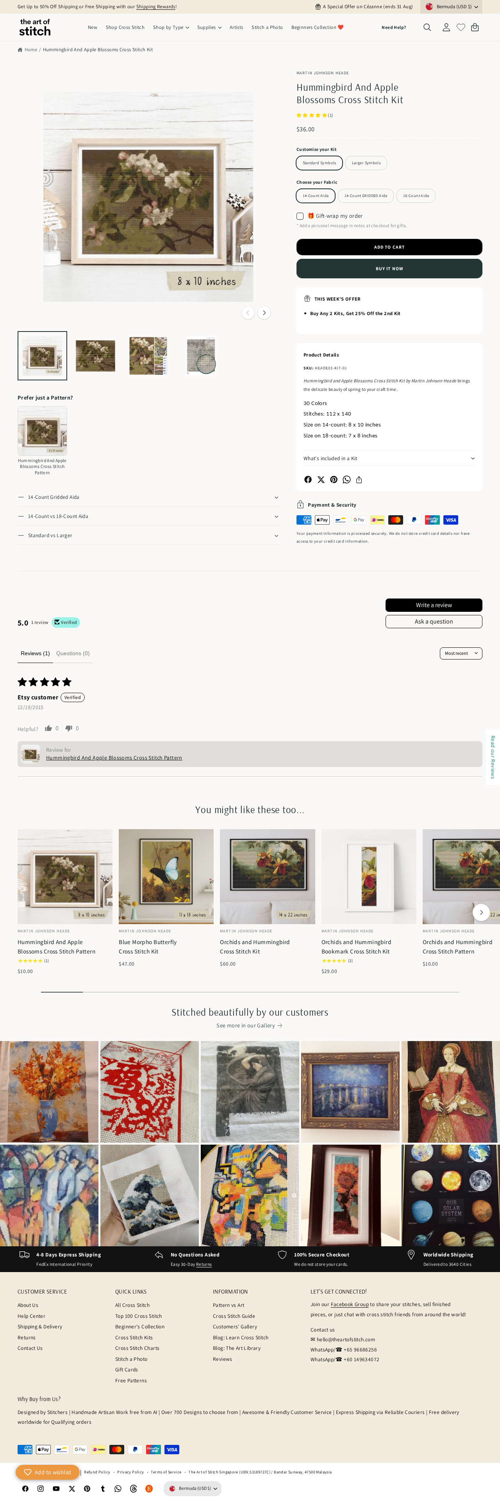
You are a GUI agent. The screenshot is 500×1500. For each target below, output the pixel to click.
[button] (171, 27)
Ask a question (434, 621)
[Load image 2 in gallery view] (95, 356)
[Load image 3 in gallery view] (148, 356)
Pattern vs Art (228, 1304)
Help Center (31, 1315)
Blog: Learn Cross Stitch (240, 1337)
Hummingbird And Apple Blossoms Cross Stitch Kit (98, 49)
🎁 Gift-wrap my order (335, 215)
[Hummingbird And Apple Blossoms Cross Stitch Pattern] (42, 431)
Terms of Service (166, 1472)
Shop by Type (168, 27)
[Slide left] (248, 312)
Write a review (434, 605)
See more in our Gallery (245, 1025)
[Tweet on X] (320, 479)
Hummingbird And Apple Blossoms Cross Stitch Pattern (56, 946)
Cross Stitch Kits (134, 1337)
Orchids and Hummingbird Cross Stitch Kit (255, 946)
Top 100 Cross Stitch (138, 1315)
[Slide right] (264, 312)
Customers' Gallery (235, 1326)
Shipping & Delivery (40, 1326)
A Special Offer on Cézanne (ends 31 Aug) (368, 6)
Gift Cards (126, 1369)
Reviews (222, 1358)
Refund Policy (97, 1472)
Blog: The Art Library (237, 1347)
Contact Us (30, 1347)
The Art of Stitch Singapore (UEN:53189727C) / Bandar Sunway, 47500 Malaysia (260, 1472)
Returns (204, 1264)
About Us (28, 1304)
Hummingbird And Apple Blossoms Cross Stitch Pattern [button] (114, 757)
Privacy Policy (130, 1472)
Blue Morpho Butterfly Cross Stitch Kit (148, 946)
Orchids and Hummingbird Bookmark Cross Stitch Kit (356, 946)
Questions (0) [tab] (73, 653)
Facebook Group (350, 1304)
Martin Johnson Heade (322, 72)
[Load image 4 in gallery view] (201, 356)
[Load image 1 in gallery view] (42, 356)
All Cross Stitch (132, 1304)
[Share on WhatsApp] (346, 479)
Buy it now (389, 268)
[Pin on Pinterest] (333, 479)
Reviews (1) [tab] (35, 653)
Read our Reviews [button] (493, 757)
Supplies (206, 27)
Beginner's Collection (139, 1326)
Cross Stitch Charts (137, 1347)
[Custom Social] (149, 1488)
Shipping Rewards (155, 6)
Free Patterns (131, 1380)
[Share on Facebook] (308, 479)
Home (31, 49)
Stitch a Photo (131, 1358)
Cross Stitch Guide (234, 1315)
